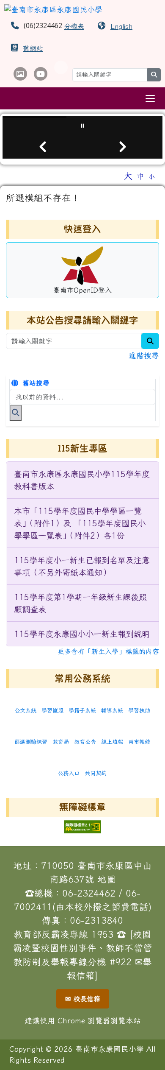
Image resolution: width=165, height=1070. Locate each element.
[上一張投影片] (42, 147)
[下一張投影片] (122, 147)
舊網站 (33, 48)
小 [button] (151, 176)
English (121, 26)
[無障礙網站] (82, 826)
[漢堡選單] (150, 98)
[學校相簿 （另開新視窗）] (20, 74)
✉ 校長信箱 (82, 998)
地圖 (106, 879)
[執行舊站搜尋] (16, 412)
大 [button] (128, 175)
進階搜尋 (144, 355)
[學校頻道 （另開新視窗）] (40, 74)
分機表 (74, 26)
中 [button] (140, 176)
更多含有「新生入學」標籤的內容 (108, 651)
